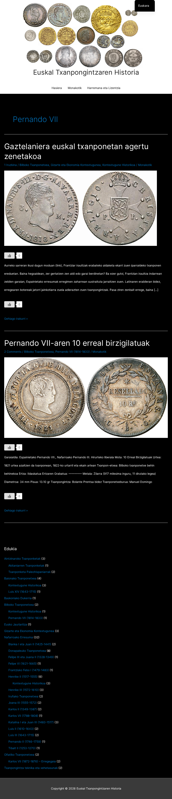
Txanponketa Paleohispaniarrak (29, 572)
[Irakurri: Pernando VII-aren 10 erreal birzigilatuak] (86, 397)
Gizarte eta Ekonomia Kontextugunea (76, 165)
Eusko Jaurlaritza (15, 624)
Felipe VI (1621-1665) (22, 663)
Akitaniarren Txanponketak (26, 565)
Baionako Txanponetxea (20, 578)
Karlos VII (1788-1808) (23, 715)
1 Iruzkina (10, 165)
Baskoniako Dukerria (18, 598)
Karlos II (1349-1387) (22, 709)
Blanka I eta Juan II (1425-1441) (29, 644)
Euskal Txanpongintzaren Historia (86, 72)
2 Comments (12, 351)
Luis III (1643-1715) (21, 735)
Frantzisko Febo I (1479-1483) (28, 670)
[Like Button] (9, 255)
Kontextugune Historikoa (118, 165)
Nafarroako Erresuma (18, 637)
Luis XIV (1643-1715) (22, 591)
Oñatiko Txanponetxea (19, 754)
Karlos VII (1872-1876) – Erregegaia (32, 761)
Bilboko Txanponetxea (34, 165)
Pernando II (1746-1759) (24, 741)
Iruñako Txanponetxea (23, 696)
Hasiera (57, 88)
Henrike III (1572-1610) (23, 690)
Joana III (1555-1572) (22, 702)
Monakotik (75, 88)
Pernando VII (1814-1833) (72, 351)
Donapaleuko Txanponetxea (27, 650)
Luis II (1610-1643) (21, 728)
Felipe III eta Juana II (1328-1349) (31, 657)
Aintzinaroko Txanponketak (22, 558)
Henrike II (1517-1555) (23, 676)
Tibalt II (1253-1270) (22, 748)
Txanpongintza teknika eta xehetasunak (31, 768)
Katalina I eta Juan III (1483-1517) (31, 722)
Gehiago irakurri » (16, 320)
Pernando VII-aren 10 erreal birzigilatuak (77, 343)
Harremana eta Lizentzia (103, 88)
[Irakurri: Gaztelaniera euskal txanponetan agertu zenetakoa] (80, 208)
